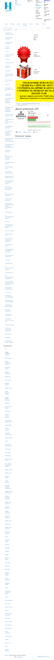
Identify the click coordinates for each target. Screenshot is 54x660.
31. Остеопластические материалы (9, 194)
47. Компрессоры (9, 272)
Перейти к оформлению (41, 126)
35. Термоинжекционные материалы (9, 217)
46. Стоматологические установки (9, 268)
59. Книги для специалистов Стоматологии (8, 329)
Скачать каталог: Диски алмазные (22, 138)
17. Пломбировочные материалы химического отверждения (9, 108)
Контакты (44, 24)
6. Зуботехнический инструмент (9, 55)
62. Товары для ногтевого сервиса (9, 341)
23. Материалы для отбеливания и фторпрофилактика (9, 146)
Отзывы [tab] (36, 132)
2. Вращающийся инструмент (9, 38)
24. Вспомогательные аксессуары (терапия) (9, 157)
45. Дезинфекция (8, 263)
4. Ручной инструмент (7, 47)
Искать (48, 28)
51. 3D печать (8, 292)
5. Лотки (6, 51)
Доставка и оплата (25, 24)
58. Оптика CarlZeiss (9, 324)
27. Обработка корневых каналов (9, 172)
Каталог (18, 24)
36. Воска (7, 221)
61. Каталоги (7, 337)
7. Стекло (7, 59)
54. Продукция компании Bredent (9, 305)
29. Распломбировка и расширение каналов (9, 182)
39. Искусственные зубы (9, 234)
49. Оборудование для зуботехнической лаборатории (9, 283)
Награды (37, 24)
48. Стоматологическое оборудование (9, 277)
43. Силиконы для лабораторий (9, 255)
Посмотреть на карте (38, 8)
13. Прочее (7, 84)
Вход (16, 2)
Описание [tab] (19, 132)
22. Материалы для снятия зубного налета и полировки (9, 140)
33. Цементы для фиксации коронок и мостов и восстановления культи (9, 206)
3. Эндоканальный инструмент (9, 42)
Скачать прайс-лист (7, 29)
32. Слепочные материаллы (8, 199)
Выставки (13, 24)
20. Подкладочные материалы (9, 127)
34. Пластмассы (8, 212)
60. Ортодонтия (8, 334)
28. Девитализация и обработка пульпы (9, 177)
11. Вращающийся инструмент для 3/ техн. (9, 75)
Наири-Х (6, 655)
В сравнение (32, 113)
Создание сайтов (43, 656)
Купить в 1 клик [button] (32, 120)
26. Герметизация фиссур (9, 167)
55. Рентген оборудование (8, 310)
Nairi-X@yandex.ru (39, 4)
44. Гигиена (7, 259)
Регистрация (18, 4)
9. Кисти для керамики (7, 66)
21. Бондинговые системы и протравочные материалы (8, 133)
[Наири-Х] (8, 6)
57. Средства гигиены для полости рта (9, 320)
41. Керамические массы (9, 245)
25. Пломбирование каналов (9, 163)
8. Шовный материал (9, 62)
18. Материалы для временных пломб (9, 115)
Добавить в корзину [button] (33, 117)
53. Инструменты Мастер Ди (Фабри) (9, 301)
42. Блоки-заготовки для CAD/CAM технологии (9, 250)
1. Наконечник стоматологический (9, 33)
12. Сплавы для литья (8, 80)
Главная (18, 103)
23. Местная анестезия (7, 151)
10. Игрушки (7, 70)
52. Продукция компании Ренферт (9, 296)
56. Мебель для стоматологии (8, 315)
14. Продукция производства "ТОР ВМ (9, 89)
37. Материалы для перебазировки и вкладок (9, 226)
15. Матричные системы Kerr (8, 94)
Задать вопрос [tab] (28, 132)
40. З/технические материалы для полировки (9, 240)
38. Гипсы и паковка (9, 230)
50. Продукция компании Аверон (9, 288)
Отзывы (31, 24)
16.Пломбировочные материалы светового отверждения (9, 100)
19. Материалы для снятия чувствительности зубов (9, 121)
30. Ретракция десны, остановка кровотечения (9, 188)
